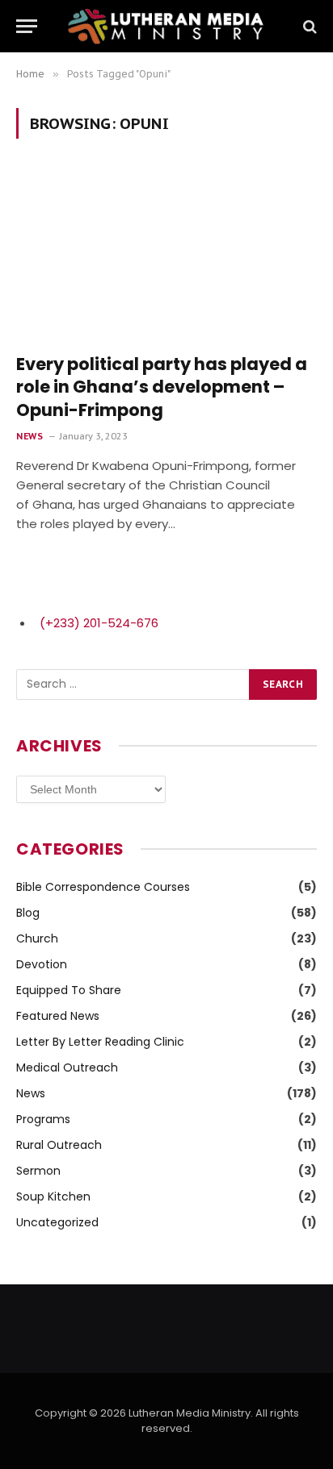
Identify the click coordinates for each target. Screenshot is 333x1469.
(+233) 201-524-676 (99, 622)
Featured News (57, 1016)
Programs (43, 1119)
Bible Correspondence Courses (103, 887)
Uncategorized (57, 1222)
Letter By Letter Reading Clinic (100, 1042)
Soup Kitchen (53, 1196)
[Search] (308, 26)
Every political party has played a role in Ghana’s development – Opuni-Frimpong (161, 387)
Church (37, 938)
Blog (28, 913)
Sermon (38, 1171)
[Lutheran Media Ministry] (166, 26)
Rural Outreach (59, 1145)
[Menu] (26, 26)
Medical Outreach (67, 1067)
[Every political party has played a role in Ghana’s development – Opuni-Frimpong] (166, 255)
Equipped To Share (68, 990)
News (30, 1093)
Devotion (41, 964)
